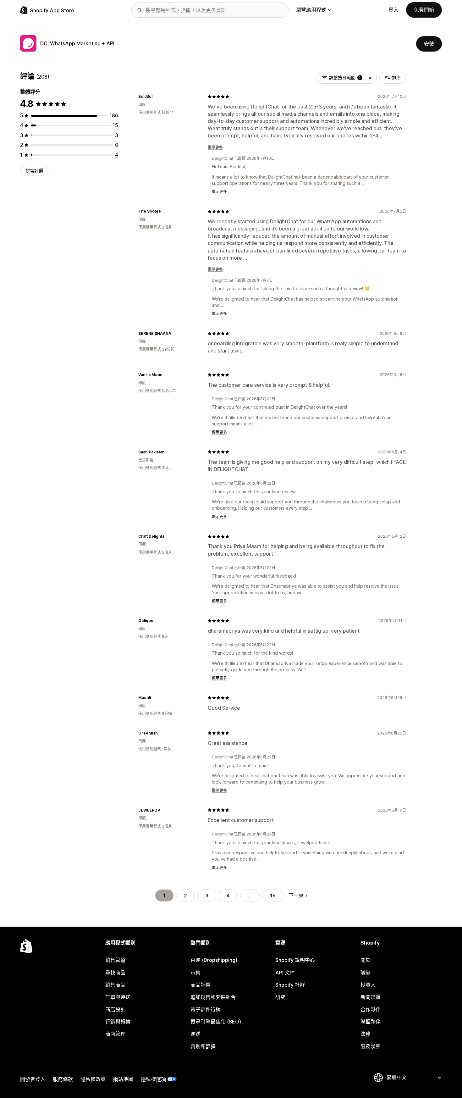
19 (273, 895)
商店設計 (115, 1009)
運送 (195, 1034)
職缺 (365, 972)
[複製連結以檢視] (156, 96)
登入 (393, 10)
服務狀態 (370, 1046)
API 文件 (285, 972)
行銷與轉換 (117, 1021)
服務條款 (63, 1079)
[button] (370, 77)
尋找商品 (115, 972)
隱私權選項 (153, 1079)
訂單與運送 (117, 997)
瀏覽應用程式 (311, 10)
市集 (195, 972)
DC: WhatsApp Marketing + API (77, 43)
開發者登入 (32, 1079)
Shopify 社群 (290, 985)
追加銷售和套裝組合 (213, 997)
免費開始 (424, 10)
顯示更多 (215, 147)
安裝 (429, 44)
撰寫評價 (34, 170)
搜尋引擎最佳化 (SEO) (215, 1021)
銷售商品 (115, 985)
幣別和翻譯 (203, 1046)
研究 (280, 997)
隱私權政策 (93, 1079)
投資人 (368, 985)
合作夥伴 (370, 1009)
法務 (365, 1034)
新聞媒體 (370, 997)
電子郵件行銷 (205, 1009)
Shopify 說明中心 (295, 960)
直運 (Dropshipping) (213, 960)
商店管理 (115, 1034)
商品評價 (200, 985)
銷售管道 (115, 960)
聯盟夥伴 (370, 1021)
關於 (365, 960)
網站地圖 (123, 1079)
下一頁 (296, 895)
